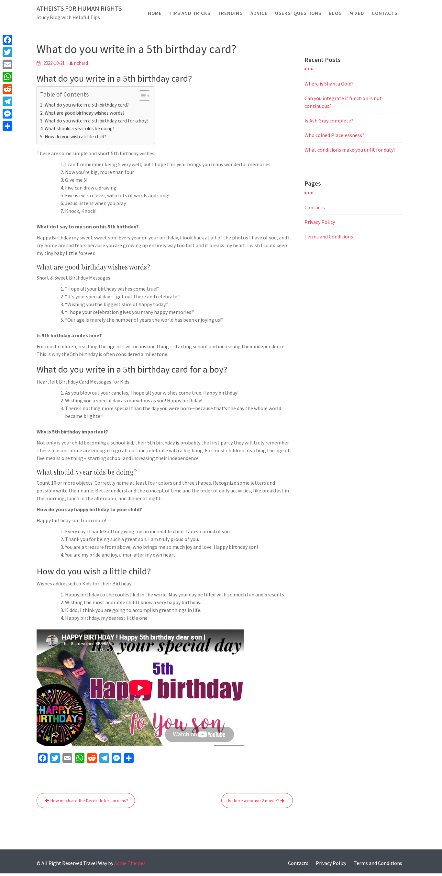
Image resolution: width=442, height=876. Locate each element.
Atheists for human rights (79, 8)
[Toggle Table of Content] (141, 95)
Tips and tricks (189, 13)
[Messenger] (7, 114)
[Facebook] (7, 40)
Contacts (384, 13)
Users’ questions (298, 13)
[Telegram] (7, 101)
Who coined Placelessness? (334, 135)
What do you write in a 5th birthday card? (87, 105)
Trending (230, 13)
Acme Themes (130, 863)
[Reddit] (7, 89)
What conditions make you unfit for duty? (350, 149)
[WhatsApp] (7, 77)
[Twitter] (7, 52)
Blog (335, 13)
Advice (259, 13)
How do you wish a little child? (75, 136)
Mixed (356, 13)
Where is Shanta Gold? (329, 83)
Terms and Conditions (328, 236)
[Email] (7, 64)
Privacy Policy (319, 222)
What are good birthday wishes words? (85, 113)
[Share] (7, 126)
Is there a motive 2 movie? (253, 800)
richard (81, 63)
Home (155, 13)
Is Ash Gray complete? (328, 120)
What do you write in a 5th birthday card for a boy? (97, 121)
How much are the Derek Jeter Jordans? (89, 800)
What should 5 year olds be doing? (79, 128)
